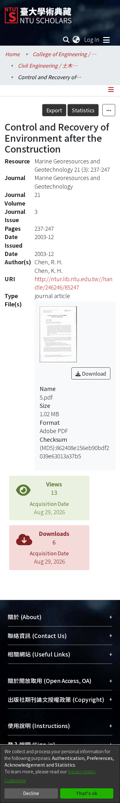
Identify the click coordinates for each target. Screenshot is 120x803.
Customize (15, 780)
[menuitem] (76, 39)
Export (54, 110)
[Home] (38, 13)
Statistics (83, 110)
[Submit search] (66, 39)
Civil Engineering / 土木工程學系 (50, 65)
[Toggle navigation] (106, 40)
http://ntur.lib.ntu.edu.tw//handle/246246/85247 (74, 283)
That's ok (86, 793)
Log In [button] (92, 39)
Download (93, 373)
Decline (31, 793)
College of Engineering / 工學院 (65, 54)
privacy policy (81, 771)
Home (12, 54)
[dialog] (60, 774)
